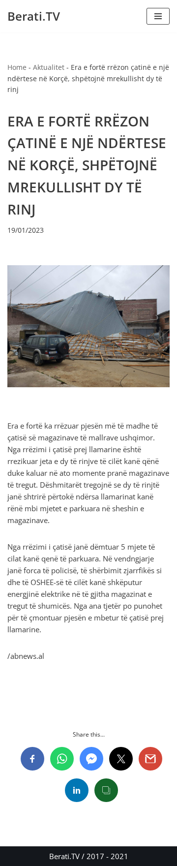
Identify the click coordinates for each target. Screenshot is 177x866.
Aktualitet (48, 67)
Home (17, 67)
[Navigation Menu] (158, 16)
